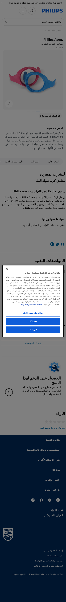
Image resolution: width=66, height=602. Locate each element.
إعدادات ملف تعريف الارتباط (33, 313)
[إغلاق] (6, 268)
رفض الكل (33, 321)
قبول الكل (33, 329)
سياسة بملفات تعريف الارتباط (31, 304)
